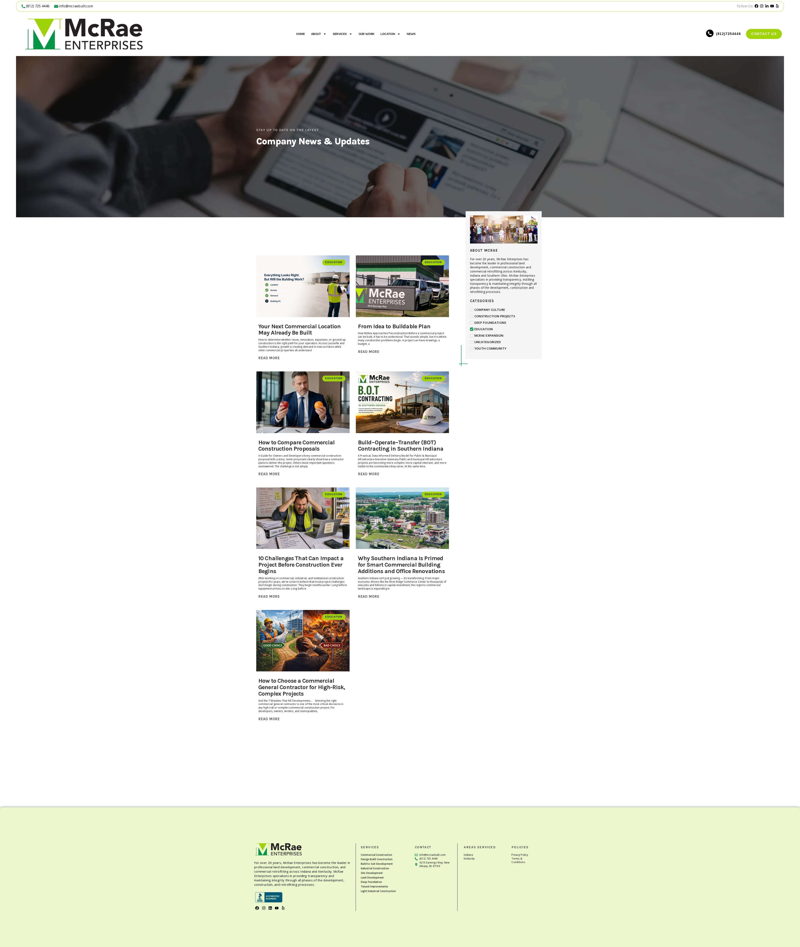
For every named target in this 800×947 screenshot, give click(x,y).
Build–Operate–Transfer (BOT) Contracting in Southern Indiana (401, 445)
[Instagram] (264, 908)
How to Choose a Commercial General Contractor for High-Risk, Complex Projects (301, 687)
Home (300, 34)
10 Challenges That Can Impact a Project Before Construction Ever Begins (301, 565)
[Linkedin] (270, 908)
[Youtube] (277, 908)
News (411, 34)
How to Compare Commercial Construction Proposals (296, 445)
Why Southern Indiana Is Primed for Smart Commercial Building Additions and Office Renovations (401, 565)
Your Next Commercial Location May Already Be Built (299, 329)
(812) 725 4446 (37, 6)
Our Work (366, 34)
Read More (269, 358)
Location (387, 34)
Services (340, 34)
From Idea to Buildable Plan (394, 326)
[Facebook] (257, 908)
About (316, 34)
